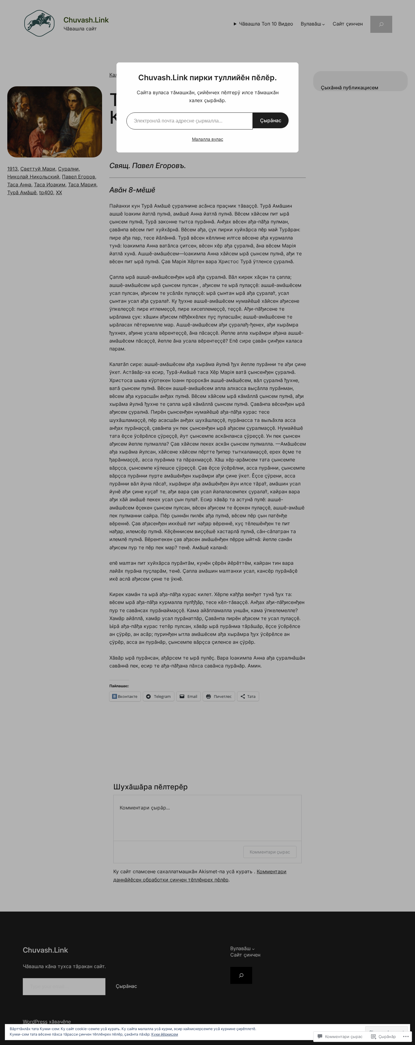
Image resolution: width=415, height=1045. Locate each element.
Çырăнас (270, 120)
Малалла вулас (207, 139)
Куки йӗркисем (164, 1034)
